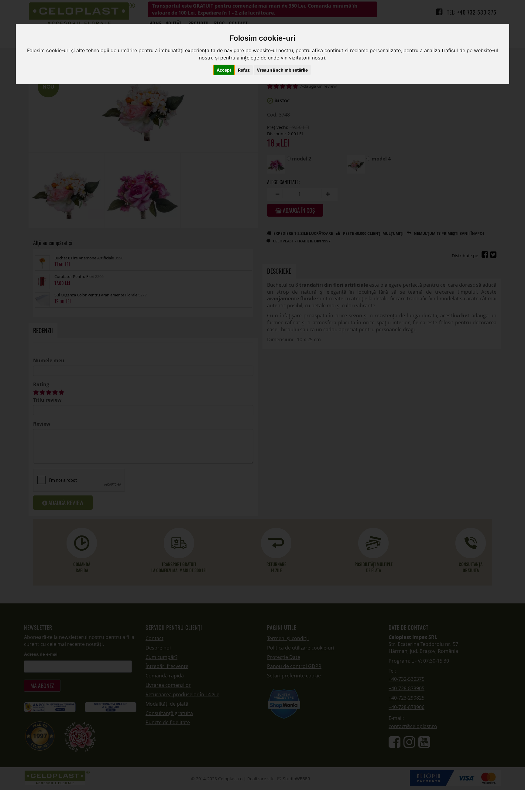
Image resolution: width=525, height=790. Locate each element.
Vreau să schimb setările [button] (282, 70)
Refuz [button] (244, 70)
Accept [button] (224, 70)
